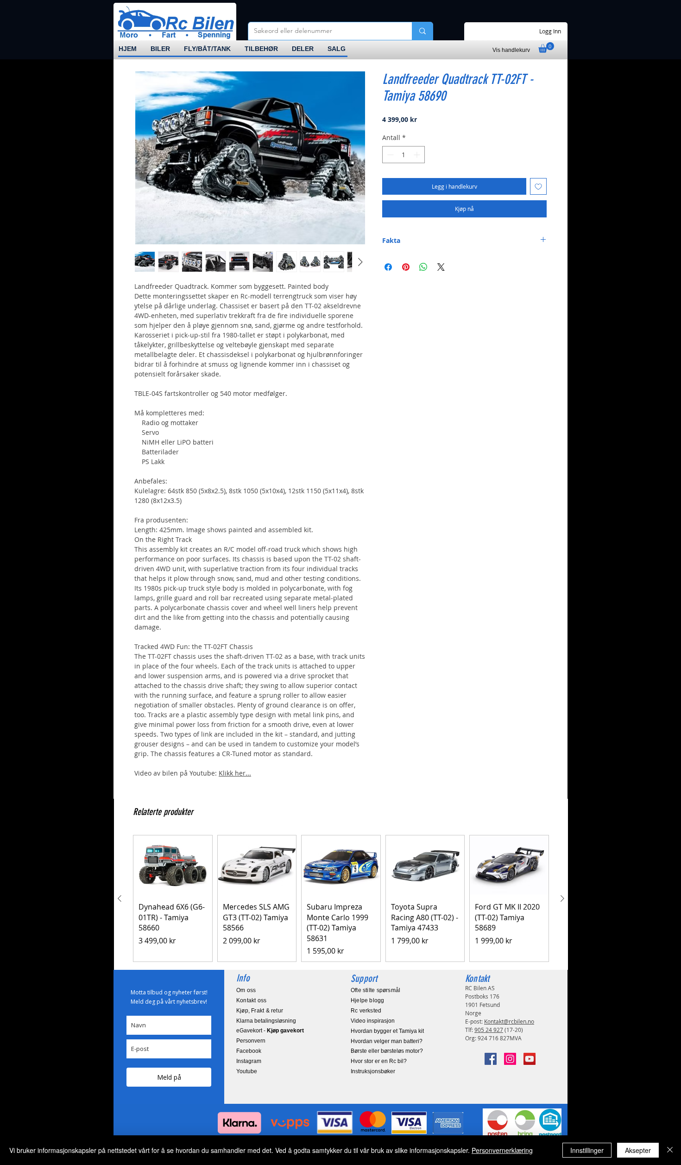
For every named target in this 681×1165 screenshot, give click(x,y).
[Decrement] (389, 154)
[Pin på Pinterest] (405, 267)
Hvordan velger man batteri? (386, 1041)
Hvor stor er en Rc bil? (379, 1061)
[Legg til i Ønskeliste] (538, 186)
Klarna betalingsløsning (266, 1021)
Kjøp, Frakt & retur (259, 1010)
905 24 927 (488, 1029)
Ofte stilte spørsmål (375, 990)
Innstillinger (587, 1150)
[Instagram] (510, 1059)
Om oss (246, 990)
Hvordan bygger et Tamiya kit (387, 1031)
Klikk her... (235, 773)
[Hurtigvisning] (172, 864)
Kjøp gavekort (285, 1030)
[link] (546, 47)
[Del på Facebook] (388, 267)
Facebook (248, 1051)
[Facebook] (491, 1059)
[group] (341, 898)
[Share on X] (441, 267)
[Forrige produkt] (119, 898)
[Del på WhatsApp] (423, 267)
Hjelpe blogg (368, 1000)
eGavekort (249, 1030)
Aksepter (638, 1150)
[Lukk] (669, 1150)
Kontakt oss (251, 1000)
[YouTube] (529, 1059)
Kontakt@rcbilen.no (509, 1021)
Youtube (246, 1071)
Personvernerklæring (502, 1150)
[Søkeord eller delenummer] (422, 31)
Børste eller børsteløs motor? (387, 1051)
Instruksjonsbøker (373, 1071)
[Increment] (417, 154)
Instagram (248, 1061)
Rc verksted (366, 1010)
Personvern (250, 1041)
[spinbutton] (403, 154)
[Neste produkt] (562, 898)
